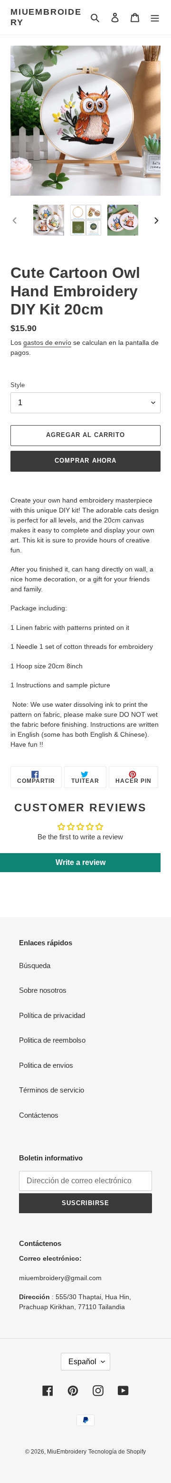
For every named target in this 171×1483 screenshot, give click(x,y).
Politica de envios (46, 1065)
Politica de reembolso (52, 1040)
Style (17, 385)
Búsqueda (34, 965)
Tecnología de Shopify (117, 1451)
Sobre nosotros (42, 990)
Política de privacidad (52, 1015)
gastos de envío (47, 342)
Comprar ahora (85, 460)
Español (82, 1362)
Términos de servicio (51, 1090)
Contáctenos (38, 1115)
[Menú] (155, 17)
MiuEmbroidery (46, 17)
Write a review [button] (80, 862)
